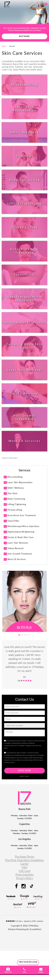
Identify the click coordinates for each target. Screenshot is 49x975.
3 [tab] (22, 634)
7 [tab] (29, 634)
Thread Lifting (24, 227)
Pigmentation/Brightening (24, 322)
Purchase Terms (24, 856)
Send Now (24, 771)
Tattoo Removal (24, 393)
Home (4, 46)
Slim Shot (24, 156)
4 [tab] (24, 634)
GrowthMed (35, 929)
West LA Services (24, 441)
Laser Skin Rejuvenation (24, 108)
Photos (8, 972)
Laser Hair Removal (24, 369)
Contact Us (24, 39)
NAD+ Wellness (24, 132)
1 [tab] (19, 634)
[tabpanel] (24, 601)
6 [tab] (28, 634)
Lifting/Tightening (24, 203)
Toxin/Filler (24, 274)
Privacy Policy (24, 776)
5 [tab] (26, 634)
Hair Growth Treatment (24, 417)
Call (25, 972)
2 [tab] (21, 634)
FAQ (24, 867)
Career (24, 863)
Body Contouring (24, 179)
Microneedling (24, 84)
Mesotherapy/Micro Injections (25, 298)
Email (40, 972)
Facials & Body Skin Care (24, 346)
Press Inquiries (24, 874)
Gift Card (24, 871)
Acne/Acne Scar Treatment (24, 251)
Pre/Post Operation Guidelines (24, 860)
